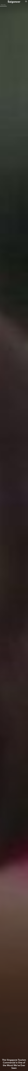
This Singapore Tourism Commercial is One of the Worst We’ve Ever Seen (14, 1064)
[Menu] (26, 1)
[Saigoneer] (14, 2)
